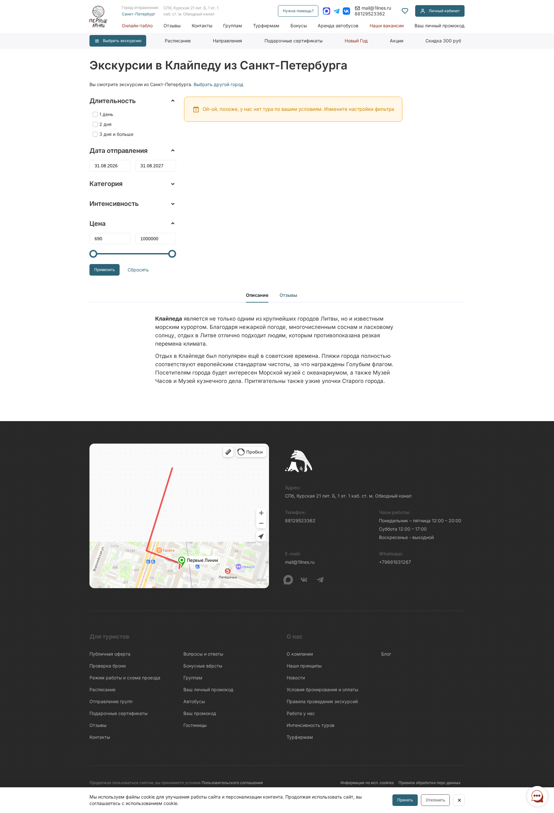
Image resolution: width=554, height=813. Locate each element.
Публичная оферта (109, 654)
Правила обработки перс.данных (430, 782)
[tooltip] (405, 11)
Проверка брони (107, 665)
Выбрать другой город (218, 84)
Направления (227, 40)
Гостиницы (194, 725)
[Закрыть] (459, 800)
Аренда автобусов (338, 25)
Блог (386, 654)
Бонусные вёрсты (202, 665)
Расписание (178, 40)
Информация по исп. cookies (367, 782)
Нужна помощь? (298, 10)
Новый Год (356, 40)
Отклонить (435, 800)
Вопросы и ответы (203, 654)
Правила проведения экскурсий (322, 701)
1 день (106, 114)
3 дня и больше (116, 134)
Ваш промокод (199, 713)
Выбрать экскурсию (122, 40)
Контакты (202, 25)
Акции (396, 40)
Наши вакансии (387, 25)
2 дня (105, 124)
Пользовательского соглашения (232, 782)
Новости (296, 677)
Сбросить (138, 269)
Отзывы (172, 25)
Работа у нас (301, 713)
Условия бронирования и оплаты (322, 689)
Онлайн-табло (137, 25)
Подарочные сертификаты (293, 40)
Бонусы (298, 25)
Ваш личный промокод (440, 25)
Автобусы (194, 701)
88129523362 (370, 13)
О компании (300, 654)
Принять (405, 800)
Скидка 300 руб (443, 40)
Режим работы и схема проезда (124, 677)
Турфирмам (266, 25)
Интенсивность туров (310, 725)
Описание (257, 295)
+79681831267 (395, 562)
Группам (232, 25)
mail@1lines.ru (376, 8)
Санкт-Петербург (138, 14)
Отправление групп (110, 701)
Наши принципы (304, 665)
